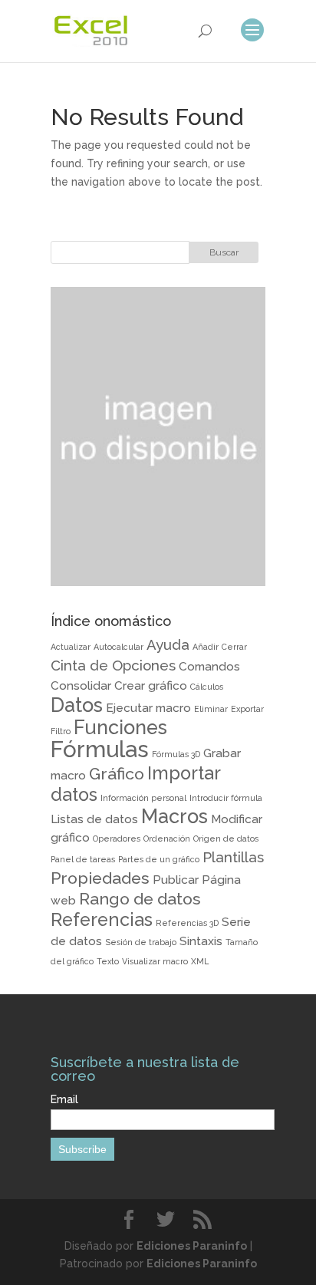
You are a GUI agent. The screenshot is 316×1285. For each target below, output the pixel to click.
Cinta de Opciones (113, 665)
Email (64, 1099)
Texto (108, 961)
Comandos (209, 666)
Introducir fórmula (225, 797)
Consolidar (81, 685)
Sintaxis (200, 941)
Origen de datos (225, 838)
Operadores (116, 838)
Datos (77, 705)
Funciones (120, 727)
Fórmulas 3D (176, 754)
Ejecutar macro (148, 707)
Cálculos (206, 686)
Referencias (102, 919)
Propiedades (100, 878)
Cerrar (234, 646)
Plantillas (233, 856)
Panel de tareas (83, 859)
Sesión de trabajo (140, 942)
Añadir (206, 646)
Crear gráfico (150, 685)
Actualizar (71, 646)
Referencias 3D (187, 923)
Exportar (247, 708)
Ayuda (167, 644)
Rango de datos (140, 898)
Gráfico (116, 773)
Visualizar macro (155, 961)
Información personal (143, 797)
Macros (174, 816)
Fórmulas (100, 749)
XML (200, 961)
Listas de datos (94, 819)
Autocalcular (118, 646)
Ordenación (166, 838)
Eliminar (211, 708)
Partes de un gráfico (158, 859)
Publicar (176, 879)
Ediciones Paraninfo (192, 1246)
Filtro (61, 731)
